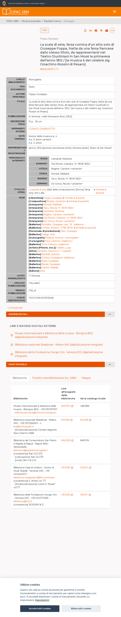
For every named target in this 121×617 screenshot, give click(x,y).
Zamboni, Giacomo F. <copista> (54, 251)
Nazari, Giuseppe (51, 264)
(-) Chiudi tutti (15, 307)
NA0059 (67, 440)
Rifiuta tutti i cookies (81, 608)
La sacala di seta (37, 189)
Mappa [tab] (86, 377)
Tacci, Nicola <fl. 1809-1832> (59, 207)
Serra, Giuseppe (50, 260)
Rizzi (42, 270)
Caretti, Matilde (50, 267)
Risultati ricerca (52, 21)
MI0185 (67, 419)
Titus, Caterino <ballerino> (59, 241)
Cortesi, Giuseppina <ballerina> (58, 257)
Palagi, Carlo (48, 234)
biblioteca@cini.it (23, 501)
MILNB (85, 419)
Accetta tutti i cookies (40, 608)
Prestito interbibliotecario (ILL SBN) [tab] (54, 377)
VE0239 (67, 494)
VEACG (85, 467)
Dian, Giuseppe (69, 231)
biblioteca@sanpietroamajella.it (31, 450)
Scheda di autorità (101, 191)
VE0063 (67, 467)
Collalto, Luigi (63, 247)
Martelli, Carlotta (51, 254)
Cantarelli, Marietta (54, 211)
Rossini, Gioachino (56, 201)
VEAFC (85, 494)
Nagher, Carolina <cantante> (59, 214)
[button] (90, 30)
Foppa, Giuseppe (53, 198)
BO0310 (67, 406)
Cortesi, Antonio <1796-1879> (58, 227)
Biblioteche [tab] (20, 377)
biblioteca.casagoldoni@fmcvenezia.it (34, 477)
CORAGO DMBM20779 (42, 128)
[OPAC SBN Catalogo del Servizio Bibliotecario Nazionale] (6, 11)
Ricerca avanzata (31, 21)
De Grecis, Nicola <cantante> (59, 221)
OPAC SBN (12, 21)
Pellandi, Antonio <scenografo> (62, 237)
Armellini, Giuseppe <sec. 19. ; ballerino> (63, 224)
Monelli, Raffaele (53, 204)
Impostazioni (42, 600)
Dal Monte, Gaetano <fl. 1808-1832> (63, 217)
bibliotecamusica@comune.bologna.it (35, 412)
